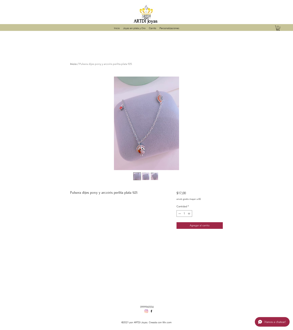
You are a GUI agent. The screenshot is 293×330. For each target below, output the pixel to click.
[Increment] (189, 213)
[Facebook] (151, 311)
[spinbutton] (184, 213)
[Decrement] (179, 213)
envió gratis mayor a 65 (189, 198)
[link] (278, 28)
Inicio (73, 64)
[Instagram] (146, 311)
